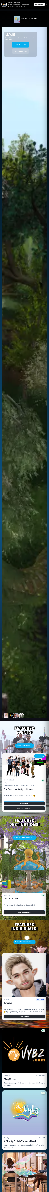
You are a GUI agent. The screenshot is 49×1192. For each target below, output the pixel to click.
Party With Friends (13, 789)
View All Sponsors (26, 48)
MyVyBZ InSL (9, 899)
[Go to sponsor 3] (16, 715)
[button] (37, 1187)
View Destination (24, 912)
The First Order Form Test (19, 36)
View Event (24, 803)
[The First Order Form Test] (24, 372)
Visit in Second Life (24, 808)
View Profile (24, 1016)
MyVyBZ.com (10, 1079)
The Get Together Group (16, 1003)
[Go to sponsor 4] (21, 715)
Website (12, 48)
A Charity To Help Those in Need (20, 1141)
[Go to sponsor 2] (11, 715)
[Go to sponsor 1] (6, 715)
